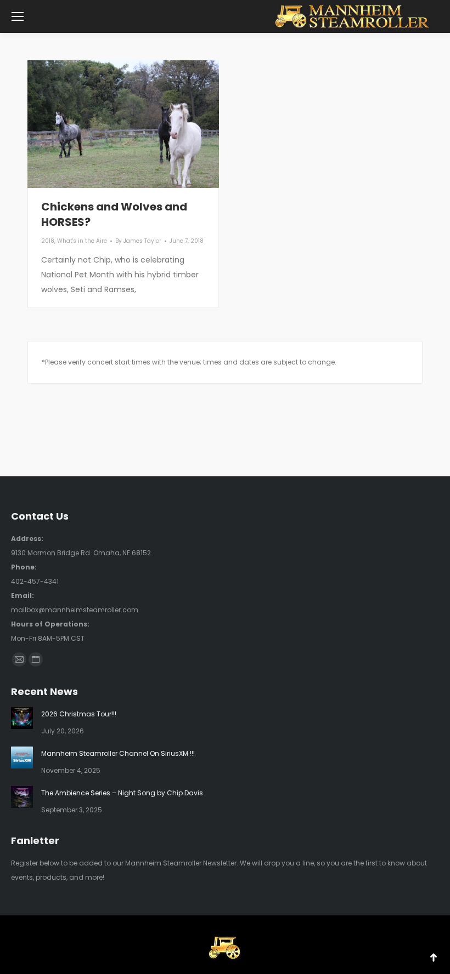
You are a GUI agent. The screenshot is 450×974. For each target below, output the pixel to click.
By (138, 241)
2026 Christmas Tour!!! (78, 714)
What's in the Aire (82, 241)
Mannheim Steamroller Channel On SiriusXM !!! (118, 753)
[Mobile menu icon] (17, 16)
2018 (47, 241)
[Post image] (22, 718)
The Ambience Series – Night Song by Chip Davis (122, 793)
